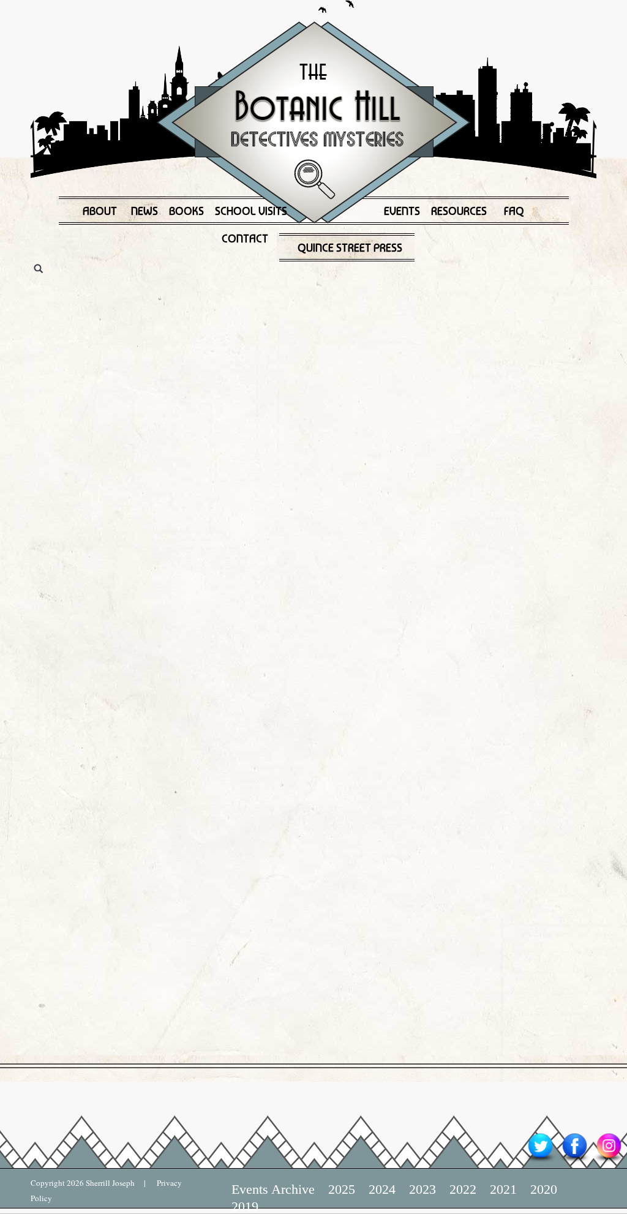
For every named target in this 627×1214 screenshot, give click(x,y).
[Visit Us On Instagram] (608, 1161)
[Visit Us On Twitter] (540, 1161)
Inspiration (158, 560)
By (432, 315)
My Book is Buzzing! (147, 772)
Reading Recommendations (321, 315)
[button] (21, 531)
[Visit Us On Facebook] (574, 1161)
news (148, 315)
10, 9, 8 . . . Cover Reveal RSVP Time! (232, 528)
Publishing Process (216, 315)
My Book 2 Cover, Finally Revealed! (224, 283)
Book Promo (91, 315)
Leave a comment (75, 338)
